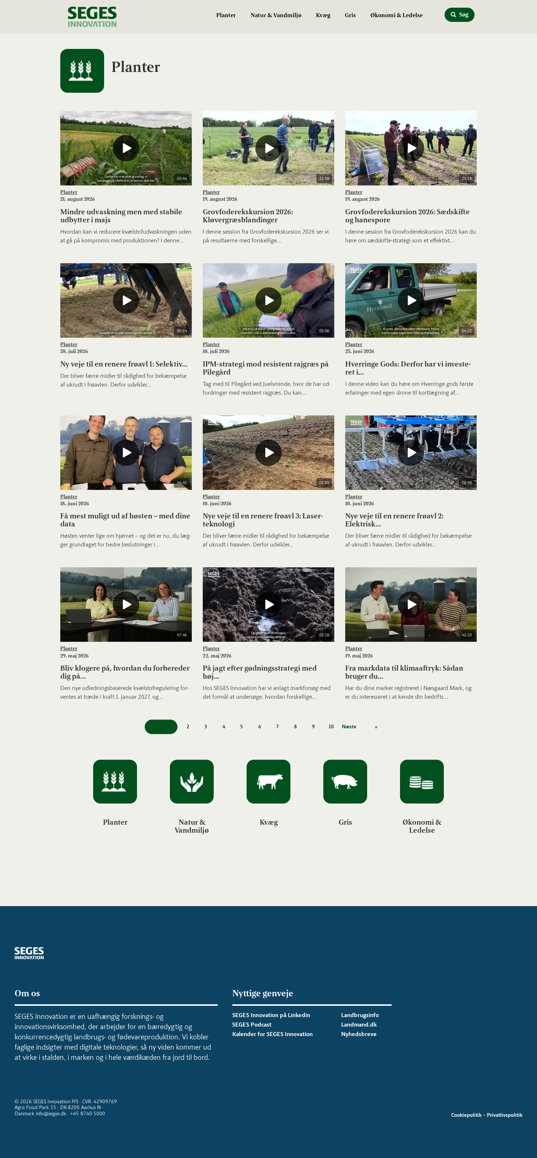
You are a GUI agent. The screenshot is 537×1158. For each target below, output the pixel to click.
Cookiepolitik (466, 1115)
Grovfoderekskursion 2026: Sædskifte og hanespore (407, 215)
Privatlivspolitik (504, 1115)
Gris (350, 15)
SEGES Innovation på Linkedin (271, 1015)
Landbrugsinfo (360, 1015)
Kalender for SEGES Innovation (272, 1034)
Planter (226, 15)
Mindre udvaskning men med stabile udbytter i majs (121, 215)
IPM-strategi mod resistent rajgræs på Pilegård (266, 368)
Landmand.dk (359, 1024)
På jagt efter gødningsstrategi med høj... (260, 672)
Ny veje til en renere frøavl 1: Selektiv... (123, 364)
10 (331, 727)
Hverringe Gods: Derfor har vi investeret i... (408, 368)
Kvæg (323, 15)
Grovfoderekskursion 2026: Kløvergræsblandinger (248, 215)
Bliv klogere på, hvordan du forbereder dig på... (125, 672)
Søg (463, 14)
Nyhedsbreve (359, 1034)
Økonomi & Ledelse (396, 15)
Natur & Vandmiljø (276, 15)
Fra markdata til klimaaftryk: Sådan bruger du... (404, 672)
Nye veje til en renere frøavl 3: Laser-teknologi (263, 519)
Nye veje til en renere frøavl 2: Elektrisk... (394, 519)
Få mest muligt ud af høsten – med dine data (125, 519)
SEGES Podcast (251, 1024)
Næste (349, 727)
